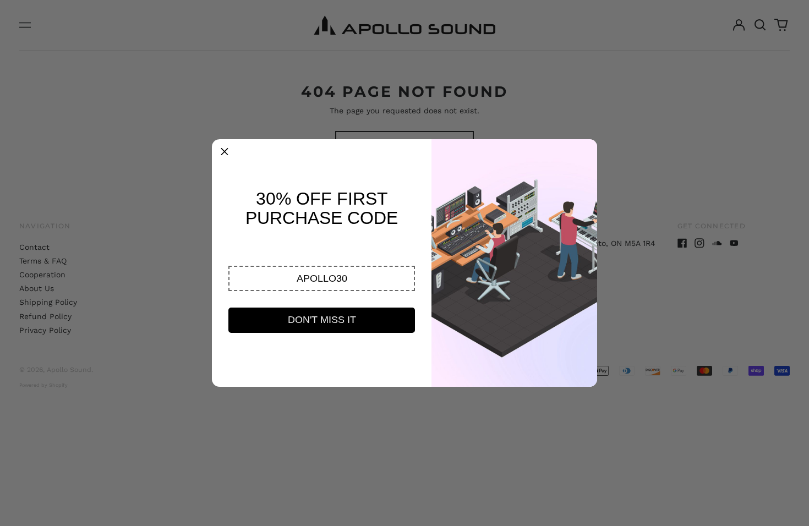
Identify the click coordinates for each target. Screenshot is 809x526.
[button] (321, 278)
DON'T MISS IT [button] (322, 319)
